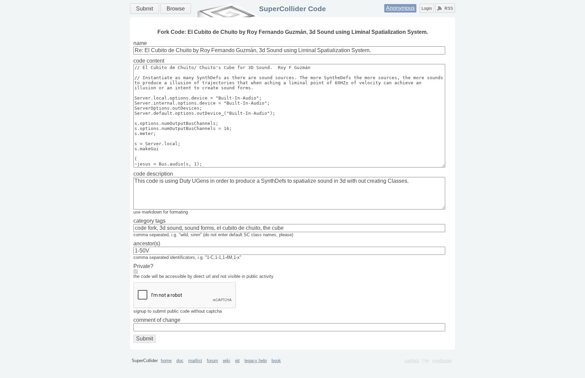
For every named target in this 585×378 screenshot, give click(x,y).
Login (426, 8)
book (276, 360)
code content (148, 61)
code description (153, 174)
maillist (195, 360)
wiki (226, 360)
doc (179, 360)
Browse (176, 9)
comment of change (156, 320)
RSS (449, 8)
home (166, 360)
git (237, 360)
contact (412, 360)
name (140, 43)
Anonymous (400, 8)
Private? (143, 266)
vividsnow (442, 360)
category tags (149, 221)
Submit (144, 9)
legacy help (255, 360)
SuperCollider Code (292, 9)
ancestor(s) (146, 243)
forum (212, 360)
